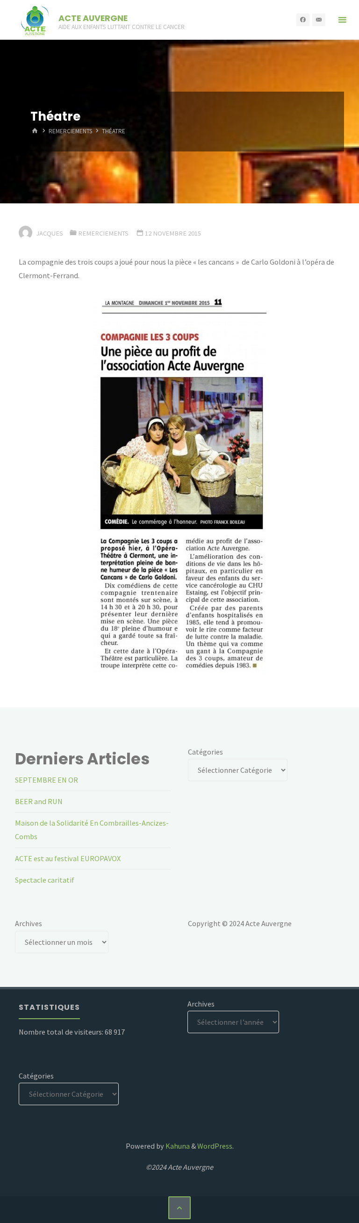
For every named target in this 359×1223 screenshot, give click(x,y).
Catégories (205, 751)
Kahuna (177, 1146)
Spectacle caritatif (44, 880)
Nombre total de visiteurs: (62, 1031)
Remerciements (70, 132)
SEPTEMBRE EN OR (46, 779)
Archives (28, 923)
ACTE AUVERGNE (93, 17)
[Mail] (318, 20)
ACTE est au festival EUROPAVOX (68, 858)
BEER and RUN (39, 801)
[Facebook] (302, 20)
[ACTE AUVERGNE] (34, 19)
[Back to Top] (179, 1207)
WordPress (214, 1146)
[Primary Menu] (342, 20)
